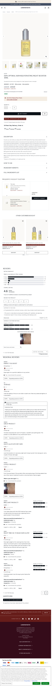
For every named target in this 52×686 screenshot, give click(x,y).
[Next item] (48, 237)
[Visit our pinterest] (38, 618)
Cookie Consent (25, 635)
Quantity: (6, 104)
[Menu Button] (1, 7)
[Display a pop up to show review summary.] (12, 246)
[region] (25, 676)
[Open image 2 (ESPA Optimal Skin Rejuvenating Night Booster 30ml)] (13, 65)
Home (4, 11)
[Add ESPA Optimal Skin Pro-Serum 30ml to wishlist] (22, 221)
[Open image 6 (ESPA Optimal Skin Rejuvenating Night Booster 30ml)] (45, 65)
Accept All (36, 683)
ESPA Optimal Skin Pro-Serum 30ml (11, 242)
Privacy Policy (27, 680)
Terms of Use (34, 680)
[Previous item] (3, 237)
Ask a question (25, 84)
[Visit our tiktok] (35, 618)
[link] (45, 7)
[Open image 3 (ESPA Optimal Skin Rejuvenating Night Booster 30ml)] (21, 65)
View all (45, 91)
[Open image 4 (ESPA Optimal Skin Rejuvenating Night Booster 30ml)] (29, 65)
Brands (8, 11)
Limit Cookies (45, 683)
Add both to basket (39, 198)
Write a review (18, 84)
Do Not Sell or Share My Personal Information (26, 637)
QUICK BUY (13, 252)
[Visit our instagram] (29, 618)
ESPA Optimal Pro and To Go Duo (34, 242)
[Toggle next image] (48, 36)
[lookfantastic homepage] (25, 7)
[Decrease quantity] (6, 107)
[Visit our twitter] (25, 618)
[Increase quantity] (14, 107)
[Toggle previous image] (3, 36)
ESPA (13, 11)
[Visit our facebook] (22, 618)
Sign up (46, 612)
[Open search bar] (4, 7)
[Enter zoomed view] (46, 56)
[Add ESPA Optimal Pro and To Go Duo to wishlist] (46, 221)
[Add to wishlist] (44, 113)
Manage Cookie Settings (6, 683)
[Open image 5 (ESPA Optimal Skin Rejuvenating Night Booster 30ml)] (37, 65)
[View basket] (48, 7)
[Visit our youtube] (32, 618)
